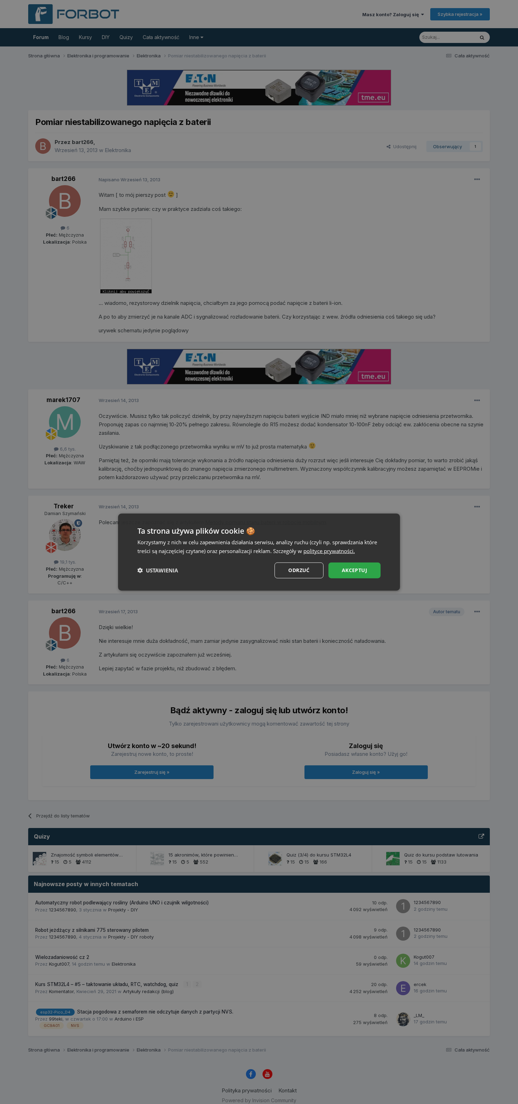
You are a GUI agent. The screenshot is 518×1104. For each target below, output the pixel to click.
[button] (157, 570)
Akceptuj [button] (354, 570)
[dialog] (259, 552)
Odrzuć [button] (298, 570)
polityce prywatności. (329, 550)
